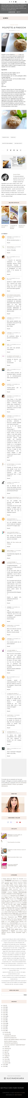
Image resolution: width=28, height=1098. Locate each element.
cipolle (10, 889)
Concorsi (10, 890)
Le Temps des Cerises (12, 693)
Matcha (25, 906)
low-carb (10, 904)
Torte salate (14, 929)
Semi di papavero (11, 924)
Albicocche (9, 878)
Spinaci (25, 926)
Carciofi (11, 885)
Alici (17, 878)
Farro (14, 897)
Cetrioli (13, 887)
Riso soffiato (7, 921)
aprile (13, 880)
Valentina (9, 396)
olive (25, 908)
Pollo (14, 915)
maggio (18, 904)
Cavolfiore (12, 886)
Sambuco (8, 923)
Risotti (13, 921)
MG (7, 676)
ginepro (10, 901)
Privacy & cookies (8, 1087)
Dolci (22, 896)
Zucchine (18, 932)
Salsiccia (3, 923)
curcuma (25, 893)
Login (1, 1087)
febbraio (21, 897)
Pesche (10, 913)
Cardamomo (15, 885)
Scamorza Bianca (11, 731)
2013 (4, 1028)
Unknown (9, 236)
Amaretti (21, 878)
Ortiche (2, 910)
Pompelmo (24, 915)
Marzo (12, 906)
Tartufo (19, 927)
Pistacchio (24, 913)
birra (2, 883)
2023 (4, 1010)
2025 (4, 1007)
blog (11, 883)
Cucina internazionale (20, 892)
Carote (20, 885)
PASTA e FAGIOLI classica (10, 1041)
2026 (4, 1005)
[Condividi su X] (11, 150)
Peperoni (24, 911)
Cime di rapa (23, 887)
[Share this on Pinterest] (14, 150)
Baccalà (11, 882)
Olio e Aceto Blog (11, 519)
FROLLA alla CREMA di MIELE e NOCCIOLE (15, 1039)
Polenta (11, 915)
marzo (6, 1059)
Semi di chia (4, 924)
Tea (22, 927)
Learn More (11, 12)
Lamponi (8, 903)
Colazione (4, 890)
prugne (8, 918)
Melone (16, 907)
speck (20, 926)
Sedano (19, 923)
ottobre (8, 910)
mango (3, 906)
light (2, 904)
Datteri (5, 895)
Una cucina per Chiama (12, 532)
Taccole (15, 927)
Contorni (19, 890)
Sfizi (12, 926)
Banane (15, 882)
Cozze (22, 890)
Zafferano (3, 932)
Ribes (7, 920)
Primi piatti (22, 917)
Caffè (7, 885)
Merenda (24, 907)
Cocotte (25, 889)
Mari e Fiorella (10, 550)
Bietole (25, 882)
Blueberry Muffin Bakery (13, 356)
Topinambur (3, 929)
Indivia (25, 901)
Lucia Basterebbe (11, 562)
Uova (20, 929)
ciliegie (17, 887)
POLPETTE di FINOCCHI (10, 1037)
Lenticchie (19, 903)
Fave (18, 897)
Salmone (21, 921)
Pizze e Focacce (5, 915)
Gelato (2, 901)
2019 (4, 1018)
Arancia (17, 880)
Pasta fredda (8, 911)
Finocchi (13, 137)
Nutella (22, 908)
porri (2, 917)
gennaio (6, 901)
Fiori (15, 898)
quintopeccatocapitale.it (13, 497)
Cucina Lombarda (6, 894)
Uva (23, 929)
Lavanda (15, 903)
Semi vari (25, 924)
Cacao (25, 883)
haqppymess (10, 715)
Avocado (7, 882)
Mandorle (24, 904)
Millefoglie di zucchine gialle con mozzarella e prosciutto (15, 835)
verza (17, 930)
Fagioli (6, 897)
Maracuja (8, 906)
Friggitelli (8, 900)
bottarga (15, 883)
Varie (25, 929)
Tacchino (11, 927)
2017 (4, 1021)
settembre (7, 926)
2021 (4, 1014)
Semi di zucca (19, 924)
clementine (15, 889)
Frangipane (3, 900)
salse (25, 921)
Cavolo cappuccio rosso (21, 886)
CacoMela (3, 885)
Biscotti (7, 883)
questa (16, 54)
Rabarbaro (19, 918)
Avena (2, 882)
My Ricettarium (10, 464)
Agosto (4, 878)
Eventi (2, 897)
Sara (8, 369)
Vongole (21, 930)
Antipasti (8, 880)
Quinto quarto (13, 918)
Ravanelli (3, 920)
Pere (2, 913)
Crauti (25, 890)
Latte (11, 903)
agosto (6, 1050)
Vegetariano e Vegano (8, 931)
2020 (4, 1016)
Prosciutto (3, 918)
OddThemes (18, 1094)
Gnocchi (17, 901)
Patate (20, 912)
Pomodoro (19, 915)
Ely (8, 256)
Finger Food (14, 24)
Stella (8, 748)
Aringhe (20, 880)
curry (2, 895)
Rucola (17, 921)
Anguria (3, 880)
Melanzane (9, 907)
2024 (4, 1009)
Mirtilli (2, 908)
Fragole (25, 898)
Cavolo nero (4, 887)
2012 (4, 1030)
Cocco (20, 889)
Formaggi (19, 898)
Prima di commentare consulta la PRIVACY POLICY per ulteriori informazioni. (13, 784)
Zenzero (9, 932)
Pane (17, 910)
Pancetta (13, 910)
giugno (13, 901)
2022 (4, 1012)
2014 (4, 1027)
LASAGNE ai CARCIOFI (10, 1036)
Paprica (21, 910)
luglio (14, 904)
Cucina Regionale (17, 894)
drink (25, 895)
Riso (23, 920)
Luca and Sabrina (11, 650)
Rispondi (8, 242)
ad (1, 878)
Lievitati (24, 903)
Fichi (25, 897)
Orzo (6, 910)
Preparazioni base (12, 917)
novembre (17, 908)
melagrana (3, 907)
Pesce (6, 913)
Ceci (10, 887)
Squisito (9, 384)
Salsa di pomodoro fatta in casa (15, 857)
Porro (5, 917)
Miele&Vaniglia (10, 246)
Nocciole (10, 908)
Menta (20, 907)
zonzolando (10, 625)
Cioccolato (4, 889)
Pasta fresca (14, 911)
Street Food (4, 927)
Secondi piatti (18, 143)
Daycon (8, 895)
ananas (25, 878)
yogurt (25, 930)
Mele (13, 907)
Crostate (3, 892)
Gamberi (24, 900)
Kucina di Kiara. (20, 1092)
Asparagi (24, 880)
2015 (4, 1025)
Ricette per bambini (7, 143)
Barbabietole (20, 882)
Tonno (25, 927)
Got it (18, 12)
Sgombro (16, 926)
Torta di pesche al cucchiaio (14, 842)
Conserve (14, 890)
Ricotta (20, 920)
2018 (4, 1019)
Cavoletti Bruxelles (5, 886)
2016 (4, 1023)
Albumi (14, 878)
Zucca (13, 932)
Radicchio (24, 918)
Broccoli (20, 883)
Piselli (20, 913)
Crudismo (10, 892)
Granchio (21, 901)
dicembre (17, 895)
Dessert (13, 895)
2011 (4, 1064)
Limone (5, 904)
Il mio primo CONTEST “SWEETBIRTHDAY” (13, 865)
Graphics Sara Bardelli (18, 1087)
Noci (13, 908)
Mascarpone (19, 906)
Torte (8, 929)
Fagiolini (10, 897)
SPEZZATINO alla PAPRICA (11, 1043)
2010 (4, 1066)
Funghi (20, 900)
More (6, 908)
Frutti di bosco (14, 900)
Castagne (25, 885)
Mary (8, 344)
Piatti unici (15, 913)
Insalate (3, 903)
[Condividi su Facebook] (7, 150)
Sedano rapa (24, 923)
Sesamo (3, 926)
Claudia (9, 482)
